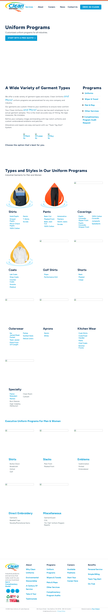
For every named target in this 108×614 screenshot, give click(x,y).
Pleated (81, 277)
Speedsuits (96, 224)
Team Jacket (14, 340)
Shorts (82, 270)
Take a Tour (31, 594)
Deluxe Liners (28, 339)
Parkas (25, 333)
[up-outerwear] (19, 312)
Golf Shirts (50, 270)
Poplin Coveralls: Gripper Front (84, 225)
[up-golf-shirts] (54, 253)
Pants (47, 212)
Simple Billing (94, 574)
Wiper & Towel (91, 99)
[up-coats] (19, 253)
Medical (13, 287)
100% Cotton (15, 228)
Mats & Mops (52, 582)
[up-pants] (54, 195)
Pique (46, 274)
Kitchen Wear (87, 328)
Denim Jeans (62, 222)
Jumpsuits (96, 221)
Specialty (15, 389)
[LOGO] (15, 7)
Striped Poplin (12, 220)
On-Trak (91, 584)
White (46, 336)
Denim (25, 216)
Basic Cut (47, 216)
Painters (60, 219)
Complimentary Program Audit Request (91, 120)
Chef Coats (83, 343)
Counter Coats (13, 281)
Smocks (13, 284)
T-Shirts (26, 219)
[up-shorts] (88, 253)
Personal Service (95, 569)
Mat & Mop (89, 105)
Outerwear (16, 328)
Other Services (91, 111)
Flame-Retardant (13, 395)
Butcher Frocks (82, 347)
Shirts (13, 212)
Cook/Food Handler (83, 337)
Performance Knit (51, 277)
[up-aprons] (54, 312)
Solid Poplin (14, 216)
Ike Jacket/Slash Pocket (15, 335)
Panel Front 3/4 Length (14, 344)
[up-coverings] (88, 195)
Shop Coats (14, 277)
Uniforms (88, 93)
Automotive (61, 216)
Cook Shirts (83, 333)
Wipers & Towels (54, 577)
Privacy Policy (61, 611)
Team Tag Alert (94, 579)
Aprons (48, 328)
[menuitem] (30, 7)
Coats (13, 270)
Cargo (81, 280)
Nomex (12, 399)
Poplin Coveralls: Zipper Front (83, 218)
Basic (81, 274)
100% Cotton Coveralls (97, 217)
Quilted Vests (28, 336)
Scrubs (25, 222)
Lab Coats (13, 274)
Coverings (84, 212)
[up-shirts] (19, 195)
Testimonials (31, 599)
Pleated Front (49, 219)
